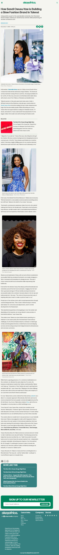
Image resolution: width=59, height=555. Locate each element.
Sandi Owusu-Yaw (5, 105)
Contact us (38, 515)
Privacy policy (38, 517)
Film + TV (23, 518)
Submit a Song (39, 518)
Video (22, 522)
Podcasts (23, 523)
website (33, 396)
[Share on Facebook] (37, 26)
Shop (22, 525)
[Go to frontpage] (29, 3)
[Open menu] (2, 2)
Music (22, 517)
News (22, 515)
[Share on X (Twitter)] (39, 26)
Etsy (28, 402)
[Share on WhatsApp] (42, 26)
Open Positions (39, 520)
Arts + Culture (24, 520)
